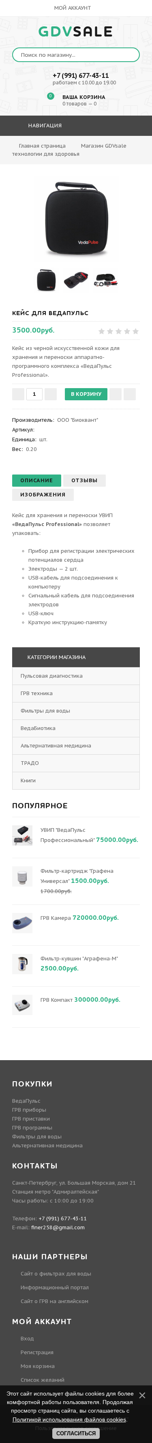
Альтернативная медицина (56, 745)
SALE (76, 32)
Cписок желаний (42, 1379)
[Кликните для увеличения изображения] (76, 219)
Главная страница (42, 145)
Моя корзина (38, 1366)
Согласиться (76, 1433)
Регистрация (37, 1352)
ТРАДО (30, 763)
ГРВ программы (32, 1127)
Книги (28, 780)
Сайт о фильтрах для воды (56, 1273)
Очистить (119, 149)
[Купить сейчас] (130, 394)
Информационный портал (55, 1287)
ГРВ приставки (31, 1118)
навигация (44, 125)
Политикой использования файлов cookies (69, 1419)
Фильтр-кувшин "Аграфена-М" (79, 958)
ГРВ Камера (56, 918)
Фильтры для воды (45, 710)
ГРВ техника (37, 693)
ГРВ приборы (29, 1109)
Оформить (75, 149)
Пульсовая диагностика (52, 675)
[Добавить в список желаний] (115, 394)
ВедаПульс (26, 1100)
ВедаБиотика (38, 728)
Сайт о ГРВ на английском (54, 1301)
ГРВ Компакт (57, 999)
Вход (27, 1338)
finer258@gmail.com (58, 1227)
